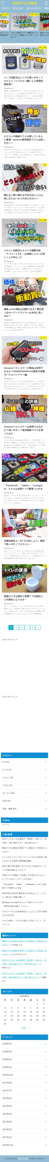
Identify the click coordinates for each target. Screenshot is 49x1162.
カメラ (6, 770)
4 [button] (24, 41)
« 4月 (23, 1028)
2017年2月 (7, 1129)
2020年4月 (7, 1044)
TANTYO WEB (24, 3)
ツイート (6, 825)
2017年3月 (7, 1122)
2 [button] (19, 41)
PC (5, 762)
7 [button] (32, 41)
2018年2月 (7, 1059)
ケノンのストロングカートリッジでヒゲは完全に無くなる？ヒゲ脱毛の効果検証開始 (24, 859)
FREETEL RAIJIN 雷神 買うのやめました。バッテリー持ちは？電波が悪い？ (24, 895)
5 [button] (27, 41)
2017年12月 (7, 1075)
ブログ (7, 785)
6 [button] (30, 41)
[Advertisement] (24, 666)
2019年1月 (7, 1052)
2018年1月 (7, 1067)
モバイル (8, 793)
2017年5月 (7, 1106)
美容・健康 (9, 809)
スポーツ (7, 777)
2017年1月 (7, 1137)
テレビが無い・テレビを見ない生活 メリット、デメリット (23, 922)
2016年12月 (7, 1145)
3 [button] (22, 41)
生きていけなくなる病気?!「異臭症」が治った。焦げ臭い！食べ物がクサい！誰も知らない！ (24, 841)
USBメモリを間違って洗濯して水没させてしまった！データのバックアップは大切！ (23, 877)
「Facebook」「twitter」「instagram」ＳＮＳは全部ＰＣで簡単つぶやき (24, 886)
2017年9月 (7, 1083)
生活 (6, 801)
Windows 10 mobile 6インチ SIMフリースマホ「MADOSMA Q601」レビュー (22, 904)
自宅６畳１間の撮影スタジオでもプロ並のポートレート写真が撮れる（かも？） (24, 868)
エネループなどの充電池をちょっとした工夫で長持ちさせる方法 (24, 913)
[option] (24, 26)
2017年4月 (7, 1114)
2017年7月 (7, 1090)
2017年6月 (7, 1098)
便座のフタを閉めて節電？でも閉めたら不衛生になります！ (24, 850)
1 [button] (16, 41)
